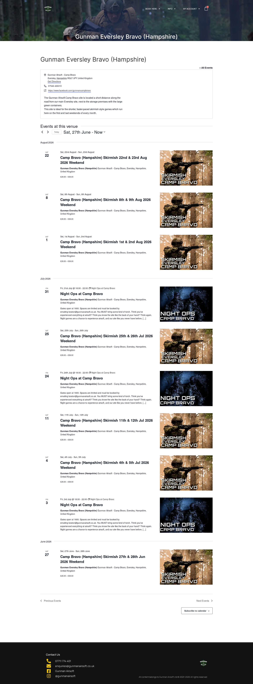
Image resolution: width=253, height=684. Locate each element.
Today (56, 132)
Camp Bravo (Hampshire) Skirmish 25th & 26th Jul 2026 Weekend (106, 338)
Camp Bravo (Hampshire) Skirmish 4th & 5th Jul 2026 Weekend (104, 465)
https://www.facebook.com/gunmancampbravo (69, 90)
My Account (190, 8)
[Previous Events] (42, 132)
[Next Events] (48, 132)
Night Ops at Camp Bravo (81, 293)
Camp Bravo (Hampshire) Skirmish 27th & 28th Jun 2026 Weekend (102, 559)
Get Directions (54, 81)
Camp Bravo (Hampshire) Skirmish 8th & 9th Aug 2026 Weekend (105, 202)
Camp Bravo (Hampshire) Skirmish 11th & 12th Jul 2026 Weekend (106, 423)
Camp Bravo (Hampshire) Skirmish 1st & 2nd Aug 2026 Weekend (105, 244)
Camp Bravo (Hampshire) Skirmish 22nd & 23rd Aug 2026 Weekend (103, 160)
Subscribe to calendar (195, 610)
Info (170, 8)
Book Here (151, 8)
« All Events (206, 67)
